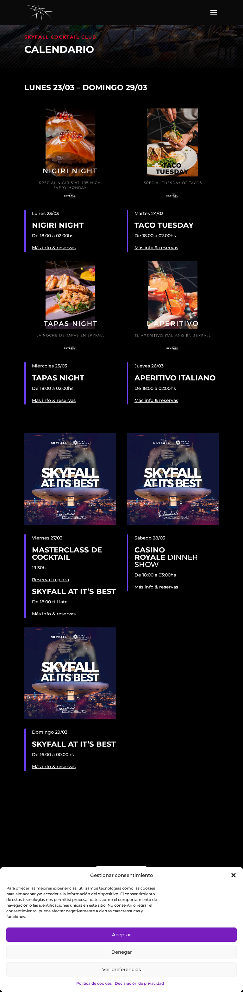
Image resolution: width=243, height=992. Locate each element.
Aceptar (121, 935)
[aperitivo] (173, 351)
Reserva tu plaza (50, 579)
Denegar (121, 952)
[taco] (173, 199)
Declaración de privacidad (139, 983)
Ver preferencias (121, 969)
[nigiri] (70, 199)
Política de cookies (94, 983)
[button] (233, 875)
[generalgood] (70, 523)
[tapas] (70, 351)
